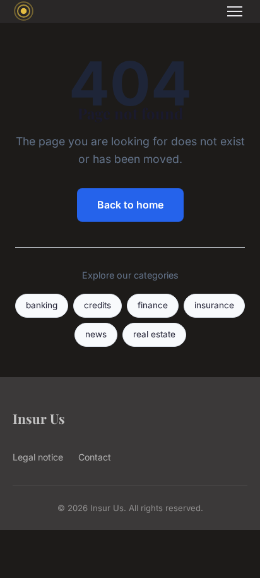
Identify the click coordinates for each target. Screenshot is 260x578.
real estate (154, 334)
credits (97, 305)
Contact (94, 457)
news (96, 334)
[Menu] (234, 11)
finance (153, 305)
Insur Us (39, 418)
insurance (214, 305)
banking (41, 305)
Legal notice (38, 457)
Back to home (130, 204)
